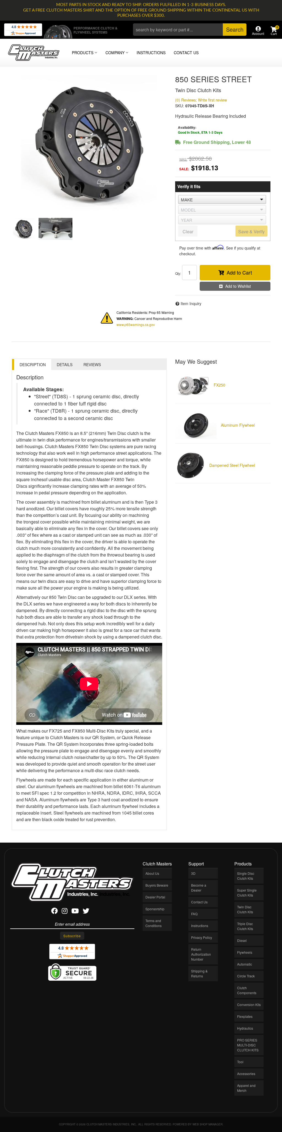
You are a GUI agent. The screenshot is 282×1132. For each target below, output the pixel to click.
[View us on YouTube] (75, 911)
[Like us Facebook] (54, 911)
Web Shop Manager (207, 1124)
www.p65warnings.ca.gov (135, 324)
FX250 (219, 385)
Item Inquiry (191, 303)
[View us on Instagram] (64, 911)
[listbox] (222, 199)
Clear (188, 231)
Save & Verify (251, 231)
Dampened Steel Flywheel (232, 465)
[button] (189, 29)
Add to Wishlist (238, 286)
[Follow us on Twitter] (86, 911)
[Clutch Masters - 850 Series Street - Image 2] (55, 229)
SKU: (179, 105)
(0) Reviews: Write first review (201, 100)
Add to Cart (239, 272)
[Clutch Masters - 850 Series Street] (89, 143)
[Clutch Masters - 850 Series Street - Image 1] (24, 229)
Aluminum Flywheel (238, 425)
